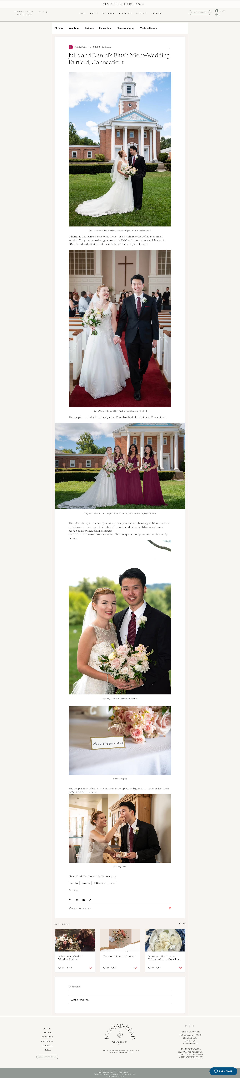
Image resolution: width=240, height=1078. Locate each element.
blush (112, 883)
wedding (74, 883)
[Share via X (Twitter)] (76, 899)
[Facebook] (43, 12)
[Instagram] (39, 12)
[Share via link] (90, 899)
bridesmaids (99, 883)
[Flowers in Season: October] (120, 940)
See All (182, 924)
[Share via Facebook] (70, 899)
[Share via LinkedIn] (83, 899)
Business (89, 28)
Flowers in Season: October (119, 956)
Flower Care (105, 28)
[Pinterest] (47, 12)
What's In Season (148, 28)
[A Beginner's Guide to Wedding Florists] (75, 940)
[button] (218, 14)
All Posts (59, 28)
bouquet (86, 883)
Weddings (74, 28)
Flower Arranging (125, 28)
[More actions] (169, 47)
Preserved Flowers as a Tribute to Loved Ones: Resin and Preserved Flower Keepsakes (165, 958)
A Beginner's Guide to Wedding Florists (70, 958)
